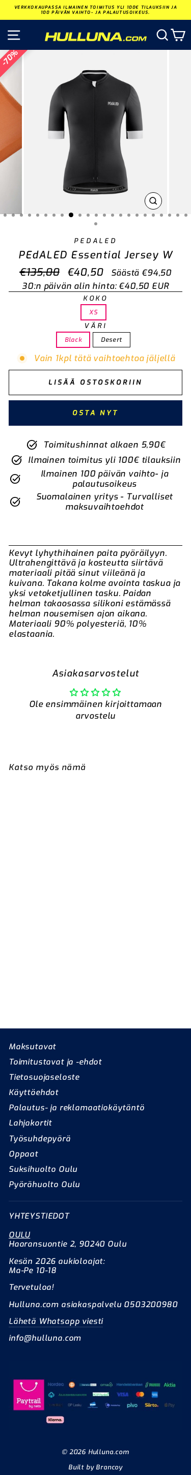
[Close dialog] (184, 690)
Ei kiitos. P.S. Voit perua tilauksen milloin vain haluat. (127, 803)
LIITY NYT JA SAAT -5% (127, 784)
